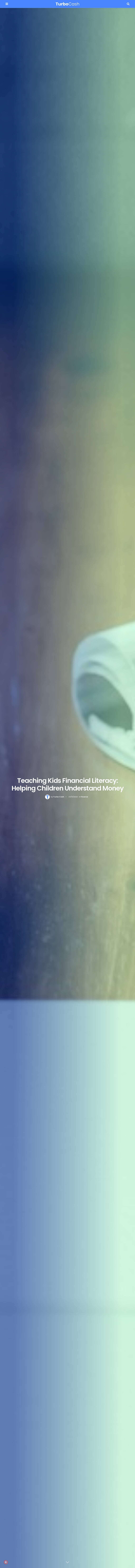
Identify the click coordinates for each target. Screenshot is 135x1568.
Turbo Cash (58, 797)
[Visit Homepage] (67, 4)
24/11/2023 (73, 797)
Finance (84, 797)
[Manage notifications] (6, 1562)
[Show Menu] (7, 4)
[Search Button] (128, 4)
